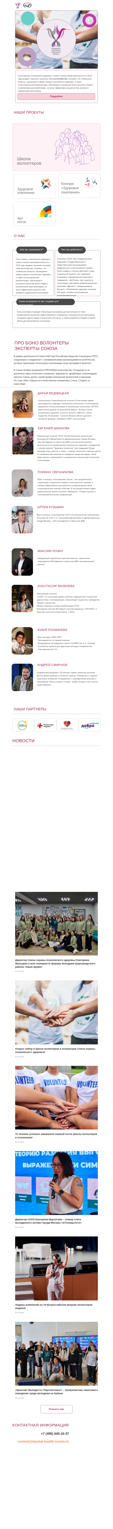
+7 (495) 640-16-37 (55, 1433)
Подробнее (56, 96)
